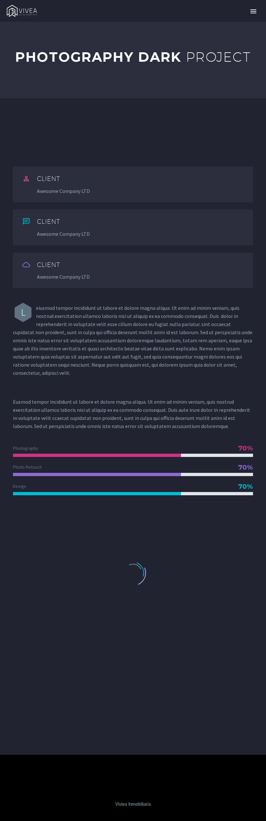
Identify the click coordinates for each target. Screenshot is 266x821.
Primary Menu (253, 11)
